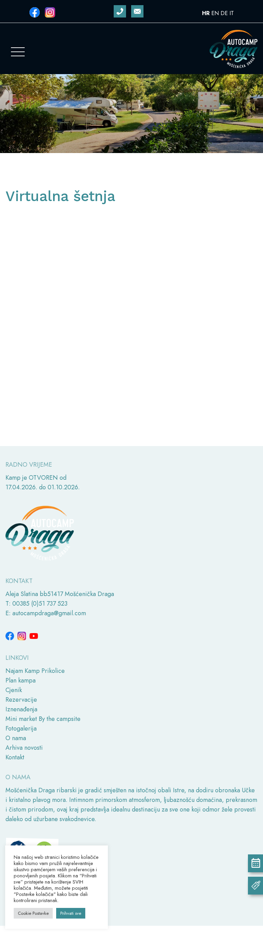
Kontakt (14, 757)
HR (206, 13)
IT (231, 13)
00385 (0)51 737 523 (39, 603)
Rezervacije (21, 699)
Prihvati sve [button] (70, 913)
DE (224, 13)
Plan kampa (20, 680)
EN (215, 13)
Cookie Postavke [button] (33, 913)
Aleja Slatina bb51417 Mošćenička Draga (59, 593)
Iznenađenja (21, 709)
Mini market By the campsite (42, 718)
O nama (15, 738)
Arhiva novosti (24, 747)
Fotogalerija (21, 728)
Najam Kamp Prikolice (35, 670)
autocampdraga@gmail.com (49, 613)
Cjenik (13, 690)
